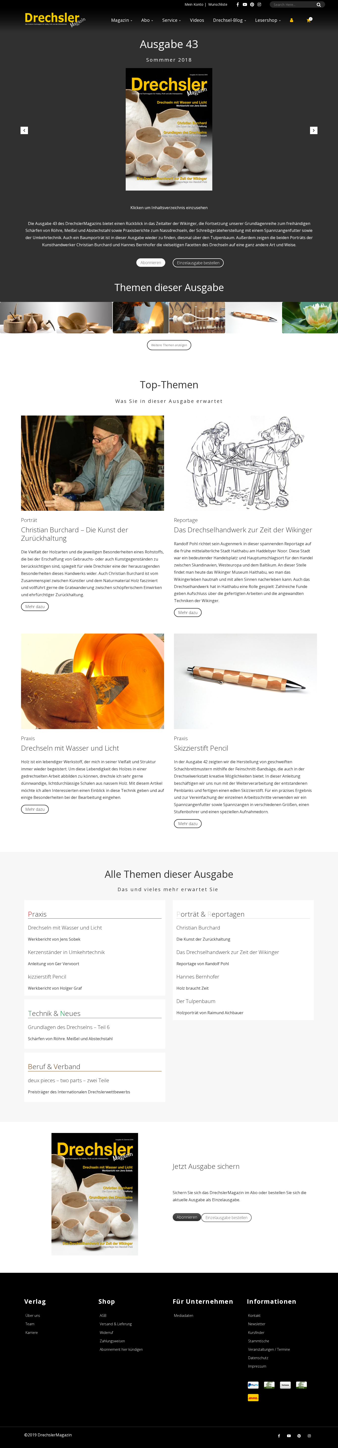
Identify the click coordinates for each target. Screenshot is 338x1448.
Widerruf (106, 1332)
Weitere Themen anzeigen (169, 345)
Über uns (32, 1315)
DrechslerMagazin (55, 1435)
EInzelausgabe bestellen (198, 263)
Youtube (245, 4)
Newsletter (256, 1324)
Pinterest (252, 4)
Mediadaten (183, 1315)
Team (29, 1324)
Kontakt (254, 1315)
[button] (24, 130)
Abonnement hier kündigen (121, 1349)
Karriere (31, 1332)
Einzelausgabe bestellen (226, 1217)
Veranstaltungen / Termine (269, 1349)
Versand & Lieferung (116, 1324)
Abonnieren (151, 262)
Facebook (238, 4)
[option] (169, 129)
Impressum (257, 1366)
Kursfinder (256, 1332)
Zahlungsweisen (112, 1341)
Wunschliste (217, 4)
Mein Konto (194, 4)
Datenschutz (258, 1357)
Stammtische (258, 1341)
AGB (103, 1315)
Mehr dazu (35, 606)
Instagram (259, 4)
